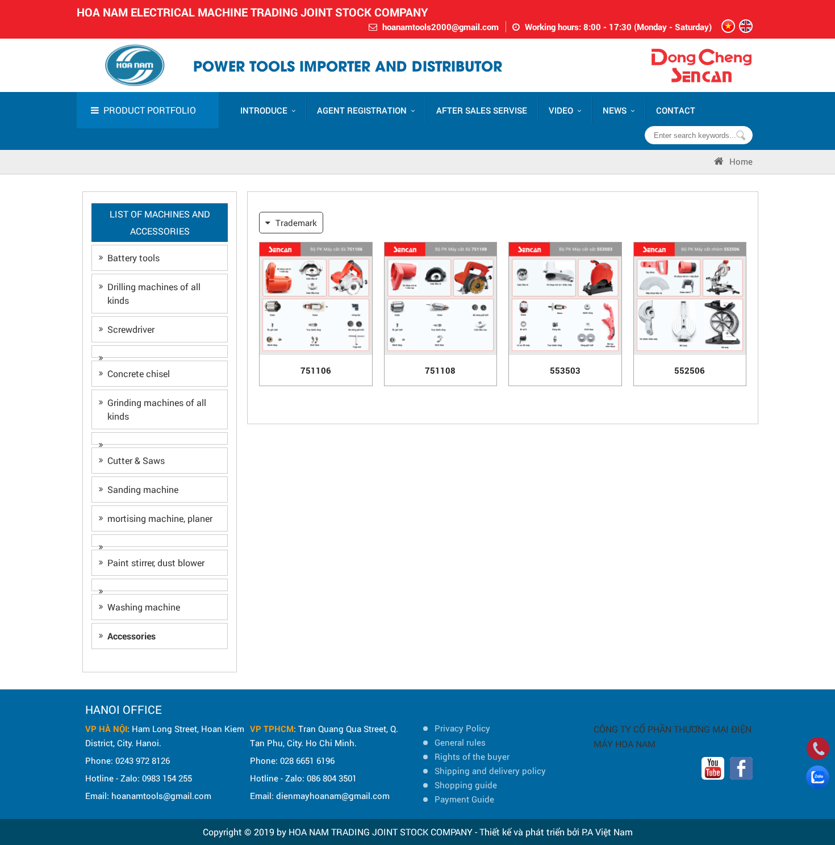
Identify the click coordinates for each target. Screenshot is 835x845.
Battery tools (133, 257)
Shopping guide (466, 784)
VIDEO (561, 110)
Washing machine (143, 607)
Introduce (263, 110)
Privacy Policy (462, 728)
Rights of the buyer (472, 756)
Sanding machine (142, 489)
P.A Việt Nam (607, 832)
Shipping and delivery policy (490, 770)
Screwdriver (131, 329)
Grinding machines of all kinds (156, 409)
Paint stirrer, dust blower (155, 562)
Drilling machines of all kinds (154, 293)
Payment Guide (464, 799)
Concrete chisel (138, 373)
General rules (460, 742)
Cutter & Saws (136, 460)
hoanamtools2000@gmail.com (440, 26)
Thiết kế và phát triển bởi (529, 832)
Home (741, 161)
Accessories (131, 636)
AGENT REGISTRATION (362, 110)
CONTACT (675, 110)
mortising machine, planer (159, 518)
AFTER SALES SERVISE (481, 110)
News (615, 110)
